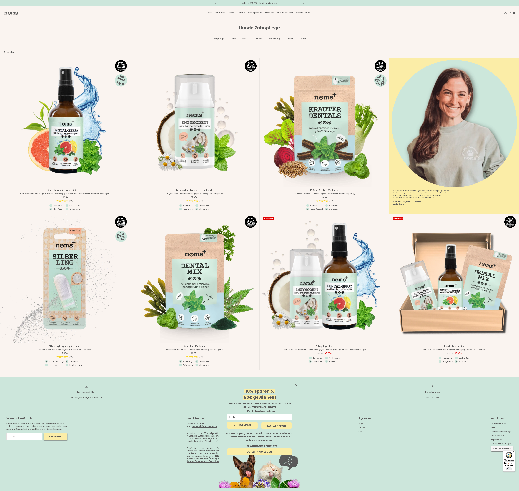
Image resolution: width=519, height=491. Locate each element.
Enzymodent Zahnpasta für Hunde (194, 191)
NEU (210, 12)
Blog (360, 431)
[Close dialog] (296, 385)
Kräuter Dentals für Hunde (324, 191)
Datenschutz (497, 435)
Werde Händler (303, 12)
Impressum (496, 439)
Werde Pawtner (285, 12)
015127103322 (432, 397)
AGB (493, 427)
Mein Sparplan (255, 12)
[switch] (509, 468)
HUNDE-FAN (242, 425)
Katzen (241, 12)
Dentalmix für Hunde (195, 346)
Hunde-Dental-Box (454, 346)
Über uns (269, 12)
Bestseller (220, 12)
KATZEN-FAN (276, 425)
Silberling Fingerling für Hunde (65, 346)
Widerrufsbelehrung (501, 431)
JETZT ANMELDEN (259, 452)
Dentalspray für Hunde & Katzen (64, 191)
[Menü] (513, 452)
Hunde (231, 12)
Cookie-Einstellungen (501, 443)
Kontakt (362, 427)
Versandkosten (498, 423)
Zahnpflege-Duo (324, 346)
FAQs (360, 423)
